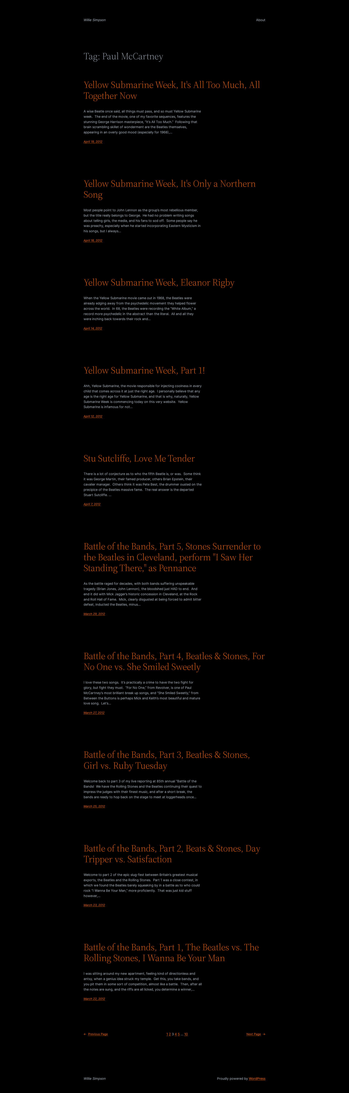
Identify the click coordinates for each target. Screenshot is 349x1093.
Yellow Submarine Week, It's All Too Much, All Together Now (172, 90)
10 (186, 1034)
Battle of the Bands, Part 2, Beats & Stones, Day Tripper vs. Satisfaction (172, 854)
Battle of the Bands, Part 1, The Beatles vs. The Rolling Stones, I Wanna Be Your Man (171, 952)
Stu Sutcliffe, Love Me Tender (139, 458)
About (260, 20)
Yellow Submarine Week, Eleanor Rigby (159, 282)
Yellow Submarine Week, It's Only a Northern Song (170, 189)
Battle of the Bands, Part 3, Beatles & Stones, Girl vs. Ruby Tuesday (167, 760)
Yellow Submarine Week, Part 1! (144, 370)
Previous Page (96, 1034)
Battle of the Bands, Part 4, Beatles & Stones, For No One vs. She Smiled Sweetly (174, 661)
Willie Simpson (95, 20)
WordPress (257, 1078)
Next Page (255, 1034)
